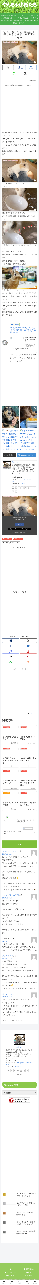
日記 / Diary (29, 1269)
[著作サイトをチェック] (13, 487)
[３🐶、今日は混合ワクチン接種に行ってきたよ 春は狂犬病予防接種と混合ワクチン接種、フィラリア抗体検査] (10, 440)
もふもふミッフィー (10, 851)
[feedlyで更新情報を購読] (13, 491)
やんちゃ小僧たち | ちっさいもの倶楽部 (30, 339)
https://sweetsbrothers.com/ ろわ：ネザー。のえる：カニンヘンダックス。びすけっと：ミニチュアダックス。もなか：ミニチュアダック (23, 329)
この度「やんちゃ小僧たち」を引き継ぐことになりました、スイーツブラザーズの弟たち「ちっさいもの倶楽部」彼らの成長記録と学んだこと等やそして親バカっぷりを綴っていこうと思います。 (30, 345)
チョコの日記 (7, 538)
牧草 (29, 1272)
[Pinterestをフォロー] (34, 487)
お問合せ (29, 1275)
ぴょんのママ (7, 956)
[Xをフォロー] (16, 487)
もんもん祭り (16, 543)
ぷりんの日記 (18, 538)
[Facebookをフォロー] (19, 487)
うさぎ (6, 543)
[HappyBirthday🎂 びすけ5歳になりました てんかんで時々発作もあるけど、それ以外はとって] (10, 417)
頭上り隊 (11, 1275)
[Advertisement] (19, 109)
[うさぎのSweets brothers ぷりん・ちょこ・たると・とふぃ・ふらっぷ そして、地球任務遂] (28, 440)
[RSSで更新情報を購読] (16, 491)
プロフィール (10, 1272)
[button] (25, 73)
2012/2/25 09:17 (7, 898)
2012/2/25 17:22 (7, 941)
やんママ (15, 462)
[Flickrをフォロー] (31, 487)
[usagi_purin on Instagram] (5, 342)
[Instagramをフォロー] (25, 487)
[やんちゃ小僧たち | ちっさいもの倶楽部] (17, 341)
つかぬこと (24, 483)
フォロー (20, 524)
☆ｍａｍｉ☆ (7, 994)
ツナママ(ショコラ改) (10, 895)
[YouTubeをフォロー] (28, 487)
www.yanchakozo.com (20, 349)
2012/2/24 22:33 (7, 854)
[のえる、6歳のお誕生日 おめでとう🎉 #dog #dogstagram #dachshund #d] (28, 417)
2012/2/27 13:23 (7, 997)
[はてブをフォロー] (22, 487)
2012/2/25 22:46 (7, 958)
